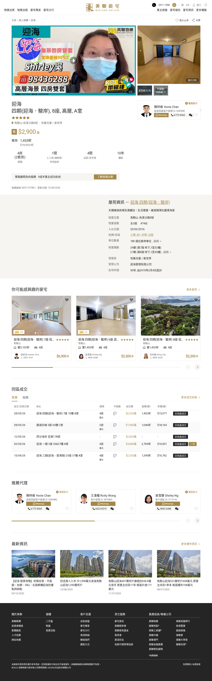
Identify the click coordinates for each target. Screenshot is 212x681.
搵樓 (48, 614)
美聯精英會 (120, 625)
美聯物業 (153, 621)
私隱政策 (196, 664)
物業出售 (9, 10)
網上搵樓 (23, 20)
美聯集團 (16, 621)
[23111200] (174, 5)
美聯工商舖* (155, 630)
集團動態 (16, 630)
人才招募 (16, 635)
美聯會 (179, 635)
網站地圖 (16, 639)
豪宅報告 (175, 10)
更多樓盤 (201, 10)
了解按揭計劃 (105, 176)
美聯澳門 (153, 639)
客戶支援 (85, 614)
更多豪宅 (191, 289)
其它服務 (120, 614)
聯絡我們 (85, 639)
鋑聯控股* (154, 625)
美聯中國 (153, 635)
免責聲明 (187, 664)
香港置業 (180, 625)
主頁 (14, 20)
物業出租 (22, 10)
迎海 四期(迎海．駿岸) (150, 202)
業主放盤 (162, 10)
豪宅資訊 (188, 10)
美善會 (118, 635)
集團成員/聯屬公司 (160, 614)
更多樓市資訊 (189, 544)
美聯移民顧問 (156, 649)
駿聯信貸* (181, 644)
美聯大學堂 (182, 639)
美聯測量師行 (183, 621)
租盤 (48, 625)
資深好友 (119, 639)
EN (187, 5)
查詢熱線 (85, 635)
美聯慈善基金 (122, 630)
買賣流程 (50, 630)
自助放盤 (85, 621)
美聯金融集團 (156, 644)
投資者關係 (17, 625)
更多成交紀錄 (189, 397)
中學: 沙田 (147, 234)
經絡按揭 (180, 630)
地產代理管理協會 (124, 644)
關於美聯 (17, 614)
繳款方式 (85, 644)
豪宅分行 (48, 10)
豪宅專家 (35, 10)
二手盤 (49, 621)
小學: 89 (135, 234)
